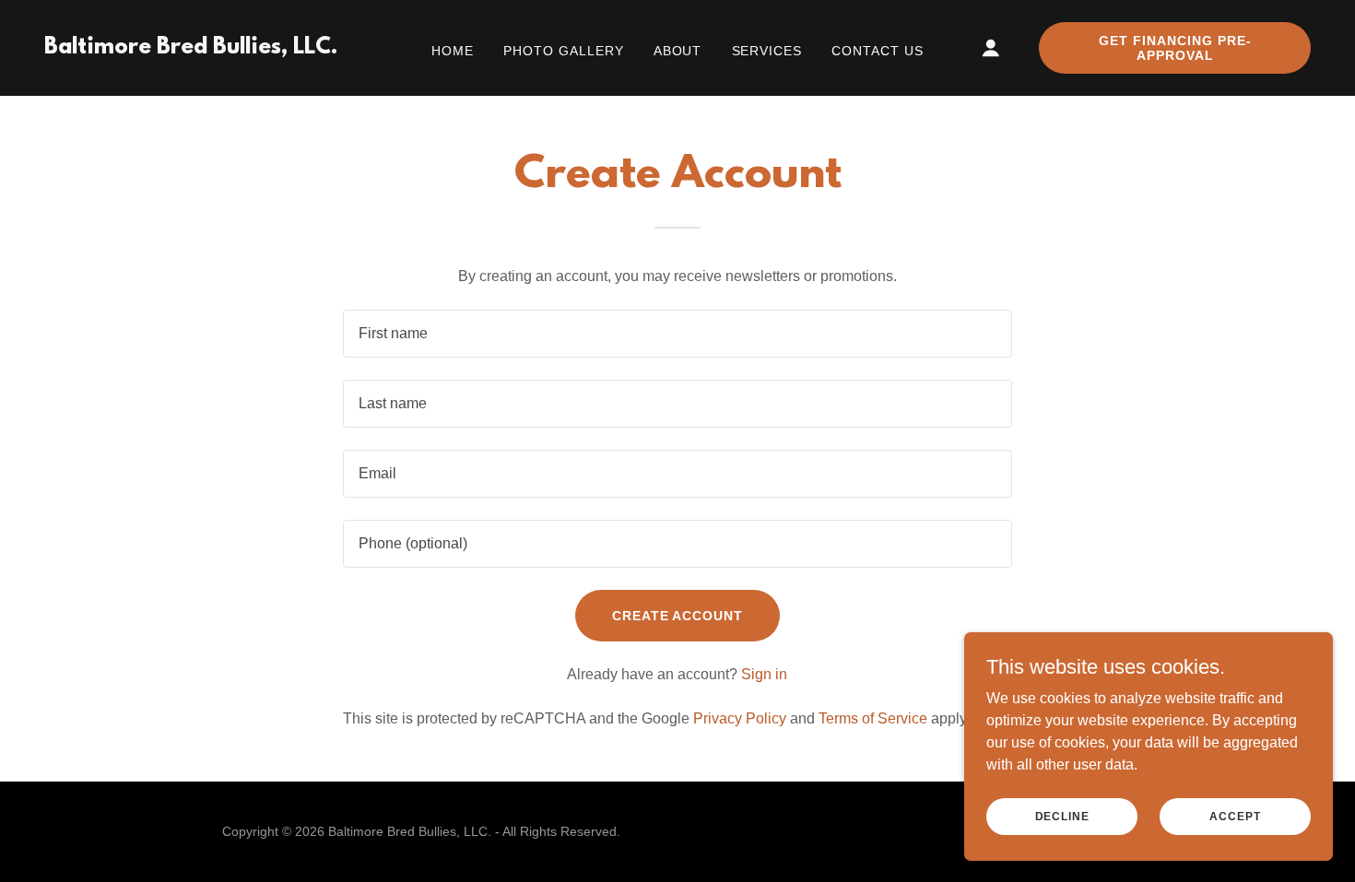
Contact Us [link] (877, 50)
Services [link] (767, 50)
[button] (990, 47)
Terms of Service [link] (873, 718)
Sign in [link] (764, 674)
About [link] (678, 50)
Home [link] (452, 50)
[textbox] (677, 334)
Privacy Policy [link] (739, 718)
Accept (1234, 815)
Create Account (678, 615)
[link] (190, 48)
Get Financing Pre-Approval (1175, 48)
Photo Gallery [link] (563, 50)
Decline (1062, 815)
